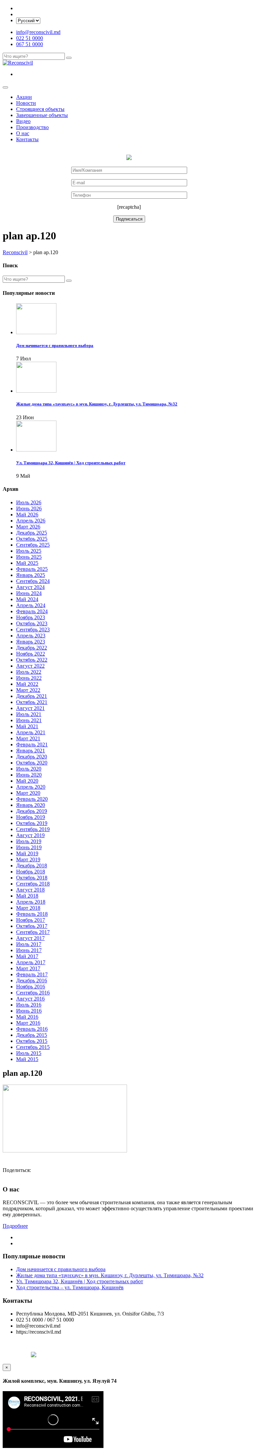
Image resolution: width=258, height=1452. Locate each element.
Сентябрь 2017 (33, 932)
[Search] (69, 58)
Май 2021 (27, 726)
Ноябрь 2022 (30, 654)
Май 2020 (27, 781)
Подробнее (15, 1226)
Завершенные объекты (42, 115)
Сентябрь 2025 (33, 545)
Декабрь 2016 (31, 980)
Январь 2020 (30, 805)
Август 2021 (30, 708)
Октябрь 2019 (31, 823)
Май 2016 (27, 1017)
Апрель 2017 (30, 962)
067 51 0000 (29, 44)
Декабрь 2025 (31, 533)
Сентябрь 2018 (33, 884)
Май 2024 (27, 599)
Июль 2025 (28, 551)
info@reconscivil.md (38, 32)
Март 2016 (28, 1023)
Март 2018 (28, 908)
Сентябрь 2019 (33, 829)
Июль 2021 (28, 714)
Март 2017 (28, 968)
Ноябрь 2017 (30, 920)
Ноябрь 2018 (30, 871)
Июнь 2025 (29, 557)
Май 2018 (27, 896)
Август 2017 (30, 938)
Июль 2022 (28, 672)
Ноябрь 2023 (30, 617)
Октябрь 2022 (31, 660)
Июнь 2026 (29, 508)
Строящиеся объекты (40, 109)
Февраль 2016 (32, 1029)
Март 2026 (28, 526)
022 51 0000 (29, 38)
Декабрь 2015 (31, 1035)
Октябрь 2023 (31, 623)
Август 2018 (30, 890)
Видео (23, 121)
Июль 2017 (28, 944)
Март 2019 (28, 859)
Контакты (27, 139)
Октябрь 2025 (31, 539)
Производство (32, 127)
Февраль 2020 (32, 799)
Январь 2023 (30, 641)
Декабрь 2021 (31, 696)
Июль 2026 (28, 502)
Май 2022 (27, 684)
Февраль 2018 (32, 914)
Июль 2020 (28, 769)
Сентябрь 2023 (33, 629)
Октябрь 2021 (31, 702)
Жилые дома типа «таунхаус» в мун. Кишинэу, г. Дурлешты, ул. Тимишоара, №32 (110, 1275)
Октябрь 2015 (31, 1041)
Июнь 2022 (29, 678)
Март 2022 (28, 690)
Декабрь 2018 (31, 865)
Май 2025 (27, 563)
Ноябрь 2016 (30, 986)
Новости (26, 103)
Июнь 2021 (29, 720)
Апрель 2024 (30, 605)
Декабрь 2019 (31, 811)
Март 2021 (28, 738)
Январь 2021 (30, 750)
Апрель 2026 (30, 520)
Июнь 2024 (29, 593)
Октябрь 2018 (31, 877)
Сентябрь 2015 (33, 1047)
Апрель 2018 (30, 902)
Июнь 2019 (29, 847)
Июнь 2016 (29, 1011)
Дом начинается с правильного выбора (60, 1269)
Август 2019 (30, 835)
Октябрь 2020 (31, 763)
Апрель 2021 (30, 732)
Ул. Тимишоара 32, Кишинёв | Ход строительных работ (79, 1281)
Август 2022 (30, 666)
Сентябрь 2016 (33, 992)
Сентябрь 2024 (33, 581)
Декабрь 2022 (31, 648)
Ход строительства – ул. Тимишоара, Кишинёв (70, 1287)
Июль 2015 (28, 1053)
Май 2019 (27, 853)
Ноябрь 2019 (30, 817)
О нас (22, 133)
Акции (24, 97)
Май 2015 (27, 1059)
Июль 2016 (28, 1005)
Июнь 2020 (29, 775)
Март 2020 (28, 793)
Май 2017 (27, 956)
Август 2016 (30, 999)
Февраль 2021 (32, 744)
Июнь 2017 (29, 950)
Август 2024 (30, 587)
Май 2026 (27, 514)
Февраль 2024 (32, 611)
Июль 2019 (28, 841)
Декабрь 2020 (31, 756)
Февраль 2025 (32, 569)
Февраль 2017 (32, 974)
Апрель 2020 (30, 787)
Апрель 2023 (30, 635)
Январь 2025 (30, 575)
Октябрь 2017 (31, 926)
